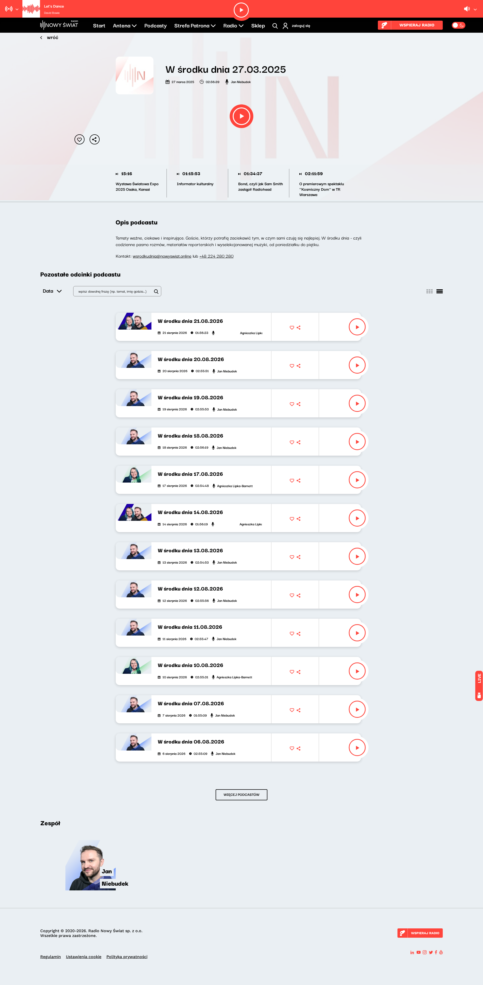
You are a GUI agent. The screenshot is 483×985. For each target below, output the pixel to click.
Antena (121, 25)
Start (99, 25)
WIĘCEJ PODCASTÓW (241, 794)
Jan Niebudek (241, 81)
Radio (230, 25)
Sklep (258, 25)
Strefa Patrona (191, 25)
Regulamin (50, 956)
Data (48, 290)
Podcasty (155, 25)
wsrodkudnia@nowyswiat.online (162, 255)
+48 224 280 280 (216, 255)
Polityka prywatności (126, 956)
